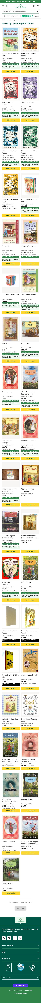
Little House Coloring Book (29, 735)
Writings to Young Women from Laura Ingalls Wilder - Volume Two (9, 815)
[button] (3, 6)
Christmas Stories (8, 856)
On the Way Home (28, 251)
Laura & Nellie (7, 898)
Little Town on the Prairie (8, 104)
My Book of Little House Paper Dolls (9, 735)
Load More (19, 922)
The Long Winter (27, 103)
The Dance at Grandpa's (7, 451)
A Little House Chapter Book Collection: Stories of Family (10, 775)
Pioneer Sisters (7, 400)
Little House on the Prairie (28, 55)
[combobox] (20, 11)
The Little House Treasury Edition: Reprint (27, 501)
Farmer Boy (6, 251)
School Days (25, 595)
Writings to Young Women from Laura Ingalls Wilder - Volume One (28, 775)
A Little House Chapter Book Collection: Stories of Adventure (29, 857)
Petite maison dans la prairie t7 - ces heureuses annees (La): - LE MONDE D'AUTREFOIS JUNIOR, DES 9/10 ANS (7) (10, 501)
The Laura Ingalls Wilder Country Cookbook (8, 549)
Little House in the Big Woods (10, 154)
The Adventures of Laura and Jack (28, 401)
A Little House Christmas (7, 596)
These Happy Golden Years (10, 204)
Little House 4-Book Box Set (28, 204)
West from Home (8, 350)
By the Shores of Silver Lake (10, 55)
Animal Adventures (28, 450)
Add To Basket (10, 72)
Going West (25, 350)
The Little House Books (10, 301)
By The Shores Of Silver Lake (8, 690)
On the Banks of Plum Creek (29, 154)
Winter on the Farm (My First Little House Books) (29, 549)
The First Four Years (28, 301)
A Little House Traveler (29, 689)
